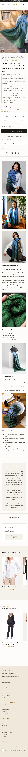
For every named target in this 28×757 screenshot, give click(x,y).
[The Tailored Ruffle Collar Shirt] (11, 571)
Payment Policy (5, 704)
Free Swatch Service (6, 693)
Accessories (14, 56)
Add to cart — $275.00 (14, 131)
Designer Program (5, 727)
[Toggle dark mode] (3, 750)
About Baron (4, 741)
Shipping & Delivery (6, 695)
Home (3, 56)
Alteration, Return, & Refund (7, 707)
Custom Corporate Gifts (7, 734)
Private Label (4, 730)
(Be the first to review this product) (7, 74)
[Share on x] (9, 153)
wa (10, 686)
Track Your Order (5, 697)
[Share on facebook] (7, 153)
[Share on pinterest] (12, 153)
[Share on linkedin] (15, 153)
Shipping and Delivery (5, 148)
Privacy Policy (4, 711)
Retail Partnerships (5, 725)
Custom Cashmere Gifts (7, 732)
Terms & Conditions (6, 709)
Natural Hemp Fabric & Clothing (8, 736)
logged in (15, 535)
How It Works (4, 721)
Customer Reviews (5, 739)
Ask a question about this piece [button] (9, 143)
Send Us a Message (6, 682)
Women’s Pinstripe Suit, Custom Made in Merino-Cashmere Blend (11, 643)
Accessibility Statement (6, 713)
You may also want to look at (14, 746)
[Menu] (26, 4)
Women (8, 56)
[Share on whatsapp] (18, 153)
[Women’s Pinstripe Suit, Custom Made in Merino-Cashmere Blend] (11, 627)
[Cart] (23, 4)
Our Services (4, 723)
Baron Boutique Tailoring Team (8, 160)
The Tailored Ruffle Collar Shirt (9, 586)
